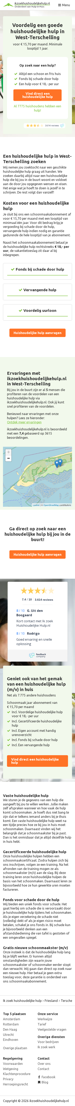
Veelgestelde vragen (52, 1029)
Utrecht (8, 1034)
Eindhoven (10, 1039)
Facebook (48, 1077)
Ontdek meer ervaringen (24, 422)
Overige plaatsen (15, 1048)
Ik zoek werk (46, 1047)
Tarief (42, 1024)
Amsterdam (11, 1019)
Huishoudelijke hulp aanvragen (37, 333)
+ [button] (8, 452)
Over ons (44, 1063)
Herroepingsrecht (15, 1084)
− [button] (8, 458)
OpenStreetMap (51, 505)
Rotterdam (11, 1024)
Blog (44, 1082)
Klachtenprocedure (16, 1074)
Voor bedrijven (48, 1042)
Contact (43, 1069)
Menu (65, 5)
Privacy (8, 1079)
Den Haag (10, 1029)
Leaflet (36, 505)
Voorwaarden (13, 1063)
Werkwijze (45, 1019)
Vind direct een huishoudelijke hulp (37, 95)
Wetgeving (10, 1069)
